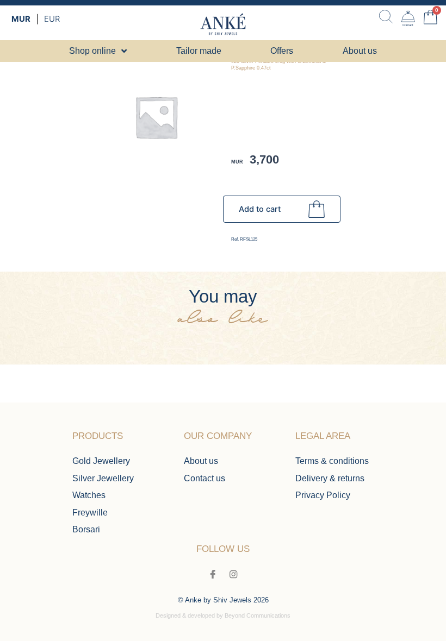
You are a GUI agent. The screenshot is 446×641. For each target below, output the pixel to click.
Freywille (90, 512)
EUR (52, 19)
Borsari (86, 529)
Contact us (204, 478)
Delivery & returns (329, 478)
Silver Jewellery (103, 478)
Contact (407, 25)
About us (201, 461)
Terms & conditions (332, 461)
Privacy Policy (322, 495)
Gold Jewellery (101, 461)
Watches (89, 495)
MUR (20, 19)
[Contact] (408, 16)
